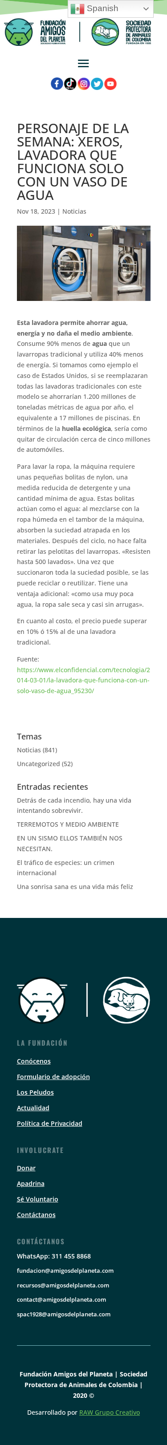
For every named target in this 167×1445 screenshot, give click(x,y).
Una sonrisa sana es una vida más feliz (75, 886)
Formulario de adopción (53, 1076)
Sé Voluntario (37, 1199)
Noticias (74, 211)
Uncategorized (38, 763)
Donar (26, 1168)
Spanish (101, 8)
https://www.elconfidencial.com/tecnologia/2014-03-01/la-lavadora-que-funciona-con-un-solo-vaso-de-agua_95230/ (83, 680)
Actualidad (33, 1108)
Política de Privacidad (49, 1123)
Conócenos (34, 1061)
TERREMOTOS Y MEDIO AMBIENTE (68, 824)
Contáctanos (36, 1214)
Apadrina (31, 1183)
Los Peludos (35, 1092)
